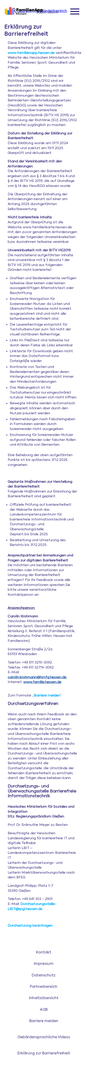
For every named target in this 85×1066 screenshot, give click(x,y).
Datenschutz (44, 975)
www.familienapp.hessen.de (31, 53)
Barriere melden (47, 695)
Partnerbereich (43, 987)
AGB (44, 1010)
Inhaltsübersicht (43, 998)
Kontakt (43, 952)
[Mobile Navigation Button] (75, 12)
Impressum (43, 964)
